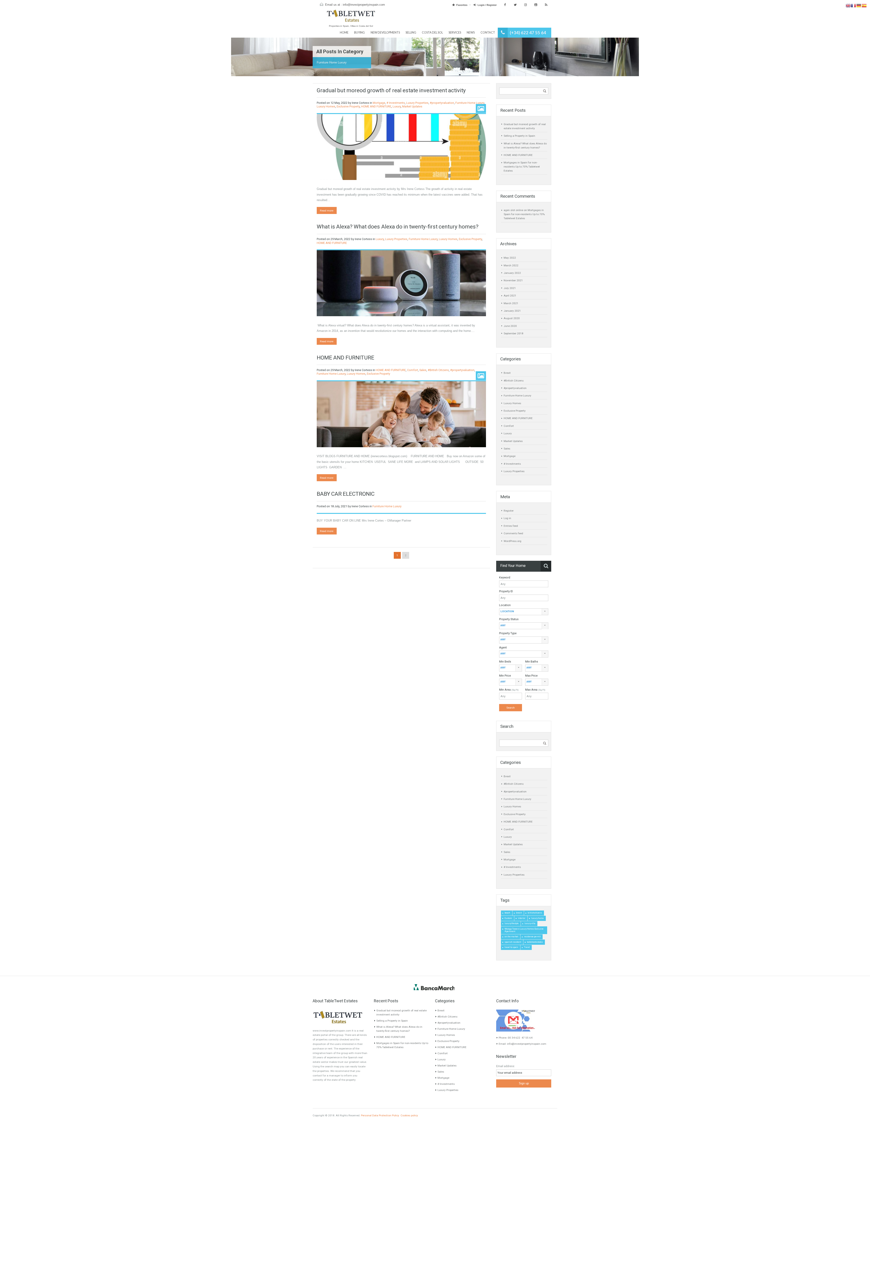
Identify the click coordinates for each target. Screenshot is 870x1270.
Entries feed (511, 525)
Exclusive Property (348, 106)
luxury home (537, 918)
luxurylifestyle (512, 923)
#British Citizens (438, 370)
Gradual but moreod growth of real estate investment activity (391, 90)
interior (521, 918)
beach (507, 913)
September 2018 (513, 333)
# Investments (396, 102)
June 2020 (510, 326)
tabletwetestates (535, 942)
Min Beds (505, 661)
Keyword (504, 577)
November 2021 (513, 280)
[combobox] (523, 611)
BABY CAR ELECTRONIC (346, 494)
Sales (422, 370)
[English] (848, 5)
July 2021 (510, 288)
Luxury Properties (417, 102)
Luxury (397, 106)
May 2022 (510, 257)
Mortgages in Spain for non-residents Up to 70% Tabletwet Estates (522, 166)
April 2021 (510, 295)
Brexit (507, 372)
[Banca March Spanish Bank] (434, 987)
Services (455, 32)
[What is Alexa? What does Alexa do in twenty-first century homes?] (401, 283)
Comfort (412, 370)
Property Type (508, 633)
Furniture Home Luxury (469, 102)
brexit (519, 913)
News (471, 32)
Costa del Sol (432, 32)
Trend (527, 947)
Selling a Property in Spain (519, 135)
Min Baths (531, 661)
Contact (488, 32)
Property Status (509, 619)
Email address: (505, 1066)
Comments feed (513, 533)
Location (505, 605)
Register (509, 510)
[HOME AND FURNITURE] (401, 414)
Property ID (506, 591)
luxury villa (529, 923)
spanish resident (513, 942)
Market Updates (412, 106)
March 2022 (511, 265)
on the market (511, 936)
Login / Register (487, 5)
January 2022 (512, 272)
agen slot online (513, 210)
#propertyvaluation (442, 102)
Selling (411, 32)
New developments (385, 32)
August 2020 (512, 318)
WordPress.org (512, 541)
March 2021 (511, 303)
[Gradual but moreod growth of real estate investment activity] (401, 146)
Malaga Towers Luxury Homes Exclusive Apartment (524, 930)
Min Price (505, 675)
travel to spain (511, 947)
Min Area (509, 689)
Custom (508, 918)
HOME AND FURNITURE (376, 106)
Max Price (531, 675)
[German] (859, 5)
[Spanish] (864, 5)
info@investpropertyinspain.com (364, 4)
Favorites (461, 5)
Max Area (535, 689)
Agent (503, 647)
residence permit (532, 936)
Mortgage (379, 102)
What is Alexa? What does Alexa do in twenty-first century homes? (397, 226)
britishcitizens (535, 913)
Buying (359, 32)
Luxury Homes (326, 106)
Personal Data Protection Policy (380, 1115)
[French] (853, 5)
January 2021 (512, 310)
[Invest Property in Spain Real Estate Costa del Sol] (351, 18)
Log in (507, 518)
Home (344, 32)
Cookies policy (409, 1115)
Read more (326, 210)
